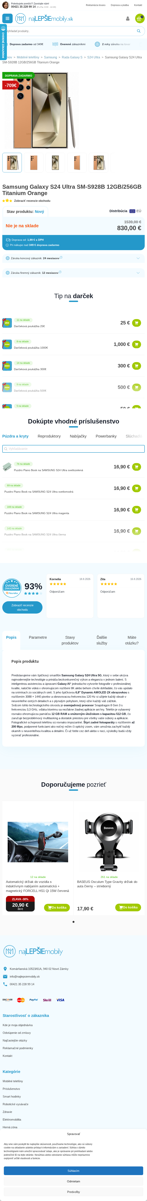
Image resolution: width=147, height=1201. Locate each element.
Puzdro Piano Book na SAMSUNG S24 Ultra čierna (35, 534)
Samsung (50, 57)
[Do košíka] (136, 323)
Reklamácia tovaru (95, 5)
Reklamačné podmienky (18, 1048)
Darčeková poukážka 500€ (30, 390)
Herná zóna (10, 1127)
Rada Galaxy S (72, 57)
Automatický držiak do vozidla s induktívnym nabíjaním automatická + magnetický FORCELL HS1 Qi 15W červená (37, 886)
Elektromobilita (12, 1119)
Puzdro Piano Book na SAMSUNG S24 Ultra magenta (36, 513)
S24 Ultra (93, 57)
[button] (7, 18)
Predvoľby (73, 1192)
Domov (7, 57)
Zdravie (7, 1111)
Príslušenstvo (11, 1088)
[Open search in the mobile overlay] (73, 31)
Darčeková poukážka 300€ (30, 369)
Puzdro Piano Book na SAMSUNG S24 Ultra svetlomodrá (38, 491)
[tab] (73, 921)
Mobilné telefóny (28, 57)
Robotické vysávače (15, 1104)
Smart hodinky (12, 1096)
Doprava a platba (120, 5)
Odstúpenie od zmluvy (17, 1032)
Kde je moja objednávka (18, 1025)
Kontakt (138, 5)
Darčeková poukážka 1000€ (31, 347)
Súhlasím (73, 1170)
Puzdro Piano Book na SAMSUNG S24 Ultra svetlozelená (48, 470)
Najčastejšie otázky (15, 1040)
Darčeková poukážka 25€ (29, 326)
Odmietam (73, 1181)
